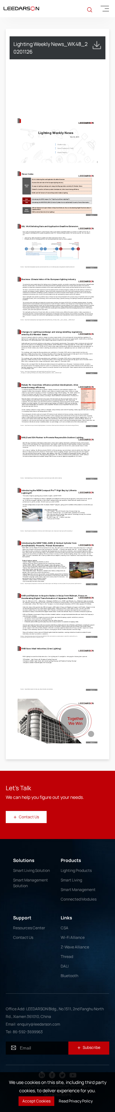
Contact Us (23, 937)
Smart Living (71, 880)
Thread (67, 956)
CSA (64, 928)
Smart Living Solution (31, 870)
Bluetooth (69, 975)
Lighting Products (76, 870)
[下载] (97, 45)
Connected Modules (78, 899)
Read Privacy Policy (76, 1101)
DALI (65, 966)
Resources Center (29, 928)
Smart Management (78, 889)
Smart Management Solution (30, 882)
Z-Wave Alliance (75, 947)
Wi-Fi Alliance (73, 937)
